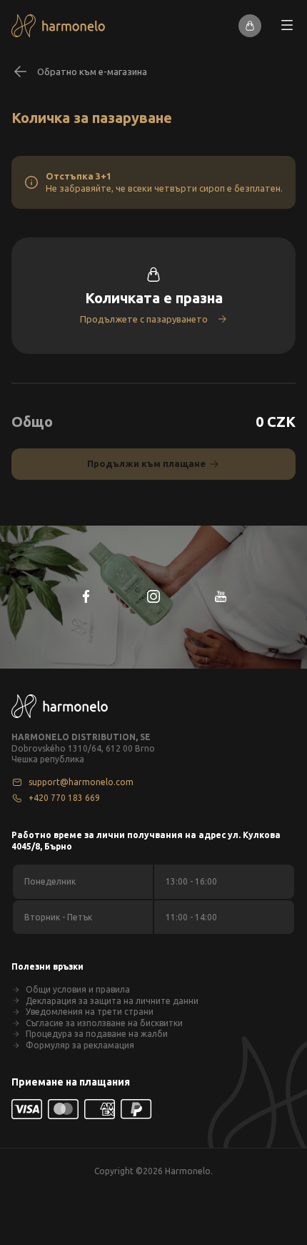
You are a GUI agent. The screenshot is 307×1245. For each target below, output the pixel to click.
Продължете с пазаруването (144, 319)
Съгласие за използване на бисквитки (104, 1023)
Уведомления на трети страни (90, 1011)
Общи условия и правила (78, 989)
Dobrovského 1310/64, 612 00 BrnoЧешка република (83, 754)
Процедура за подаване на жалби (97, 1033)
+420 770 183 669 (64, 797)
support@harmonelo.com (81, 782)
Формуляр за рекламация (80, 1045)
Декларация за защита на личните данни (112, 1000)
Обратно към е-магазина (92, 72)
